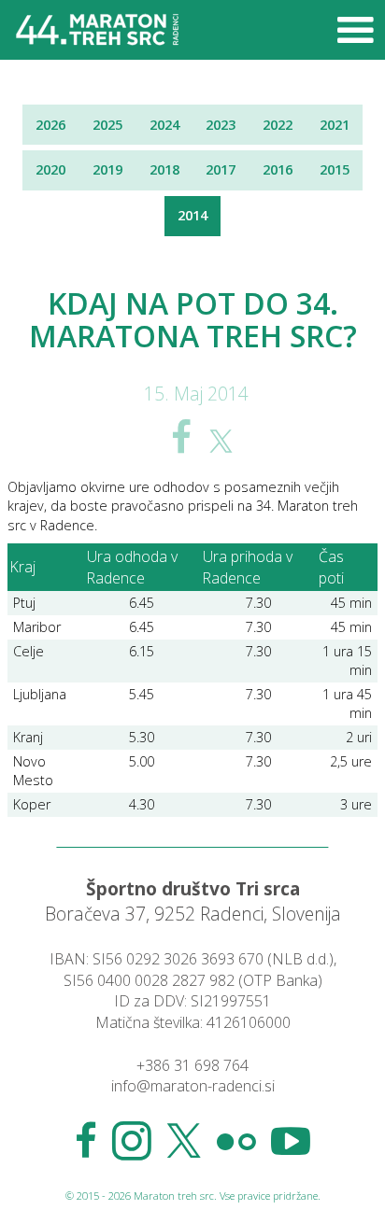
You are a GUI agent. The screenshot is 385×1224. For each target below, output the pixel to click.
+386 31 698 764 (192, 1065)
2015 (334, 169)
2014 (192, 215)
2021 (334, 125)
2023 (220, 125)
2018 (164, 169)
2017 (220, 169)
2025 (107, 125)
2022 (277, 125)
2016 (277, 169)
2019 (107, 169)
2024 (164, 125)
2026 (50, 125)
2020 (50, 169)
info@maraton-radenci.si (193, 1086)
